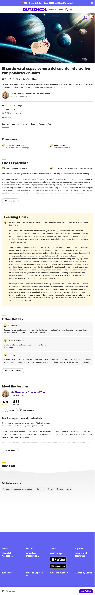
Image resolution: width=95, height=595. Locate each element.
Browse (51, 9)
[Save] (92, 17)
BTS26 (51, 3)
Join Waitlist (86, 591)
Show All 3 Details (13, 371)
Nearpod (9, 347)
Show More (10, 201)
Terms (66, 3)
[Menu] (71, 9)
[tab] (5, 124)
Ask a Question (29, 410)
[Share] (86, 17)
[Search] (66, 9)
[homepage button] (35, 9)
